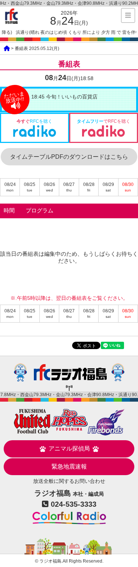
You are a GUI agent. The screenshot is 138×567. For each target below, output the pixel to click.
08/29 (108, 187)
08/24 (10, 187)
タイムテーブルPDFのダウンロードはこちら (69, 157)
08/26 (49, 187)
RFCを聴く (34, 121)
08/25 (29, 187)
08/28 (89, 187)
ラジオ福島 (11, 16)
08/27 (69, 187)
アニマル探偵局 (69, 448)
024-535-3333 (73, 504)
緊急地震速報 (69, 466)
